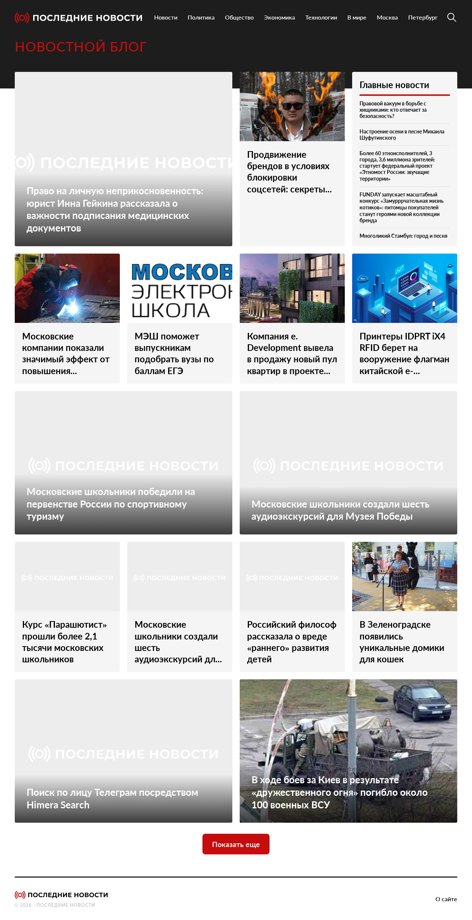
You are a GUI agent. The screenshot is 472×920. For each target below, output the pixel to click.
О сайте (446, 898)
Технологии (321, 17)
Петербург (423, 17)
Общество (239, 17)
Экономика (279, 17)
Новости (165, 17)
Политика (201, 17)
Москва (387, 17)
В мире (357, 17)
